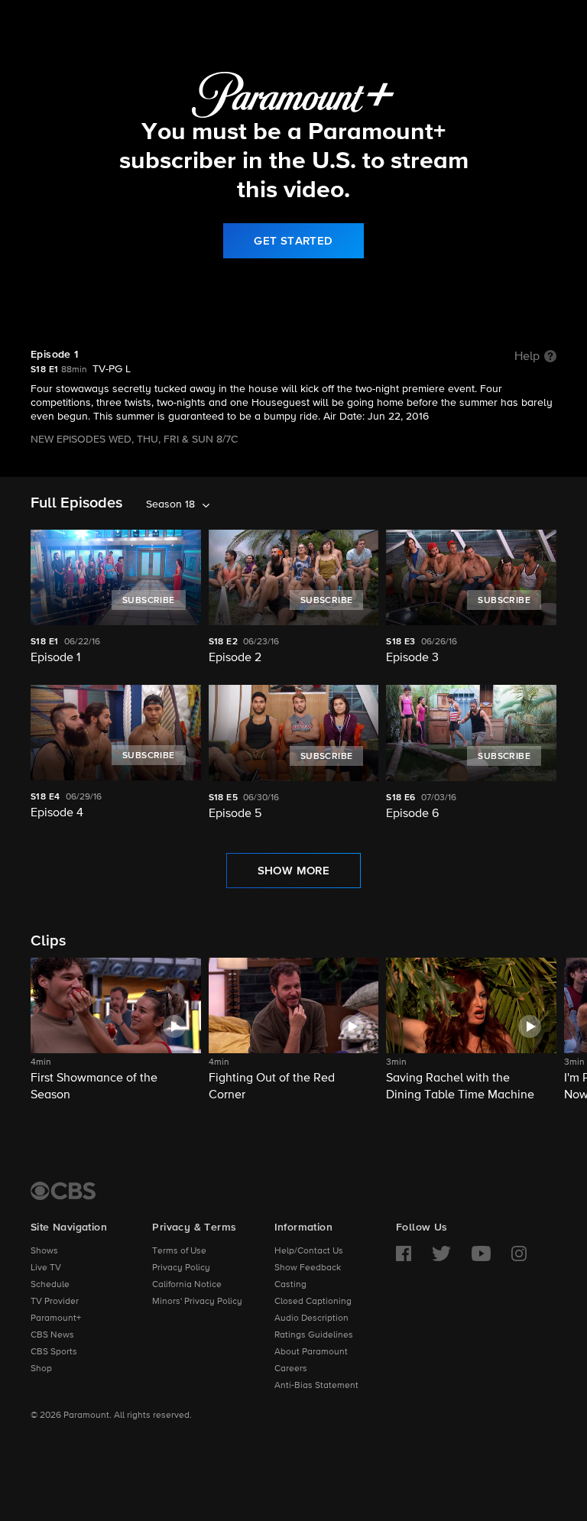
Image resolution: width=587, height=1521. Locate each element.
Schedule (50, 1284)
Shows (44, 1251)
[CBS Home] (63, 1191)
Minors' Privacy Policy (197, 1301)
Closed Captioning (313, 1301)
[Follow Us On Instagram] (519, 1253)
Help (527, 357)
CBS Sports (54, 1352)
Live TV (46, 1268)
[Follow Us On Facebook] (403, 1253)
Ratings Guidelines (313, 1335)
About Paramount (311, 1352)
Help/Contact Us (308, 1251)
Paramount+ (56, 1318)
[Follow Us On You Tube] (481, 1253)
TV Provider (55, 1301)
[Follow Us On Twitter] (441, 1253)
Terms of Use (179, 1251)
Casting (290, 1284)
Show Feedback (307, 1268)
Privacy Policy (181, 1268)
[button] (116, 1031)
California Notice (187, 1284)
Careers (290, 1368)
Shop (41, 1368)
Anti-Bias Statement (316, 1385)
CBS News (52, 1335)
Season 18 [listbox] (170, 504)
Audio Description (311, 1318)
